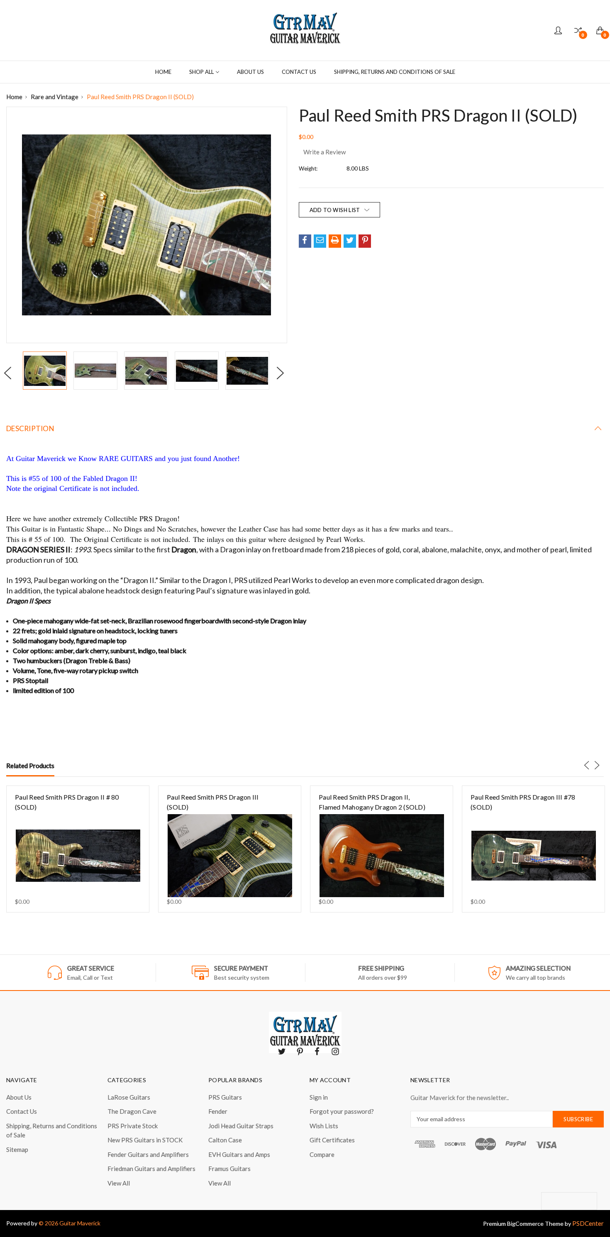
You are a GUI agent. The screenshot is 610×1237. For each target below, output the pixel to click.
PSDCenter (588, 1223)
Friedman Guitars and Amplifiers (151, 1168)
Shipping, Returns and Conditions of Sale (394, 71)
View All (118, 1183)
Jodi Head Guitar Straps (240, 1126)
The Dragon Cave (131, 1111)
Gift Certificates (332, 1140)
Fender (217, 1111)
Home (163, 71)
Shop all (201, 71)
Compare (322, 1154)
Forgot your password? (342, 1111)
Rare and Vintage (54, 96)
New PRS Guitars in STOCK (145, 1140)
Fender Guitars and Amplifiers (148, 1154)
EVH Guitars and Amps (239, 1154)
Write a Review (324, 152)
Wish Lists (324, 1126)
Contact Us (299, 71)
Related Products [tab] (30, 765)
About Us (250, 71)
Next (283, 373)
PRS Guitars (225, 1097)
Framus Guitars (229, 1168)
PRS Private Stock (132, 1126)
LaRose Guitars (128, 1097)
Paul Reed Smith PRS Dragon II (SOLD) (140, 96)
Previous (10, 373)
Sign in (319, 1097)
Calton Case (225, 1140)
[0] (578, 30)
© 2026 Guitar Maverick (69, 1223)
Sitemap (17, 1149)
